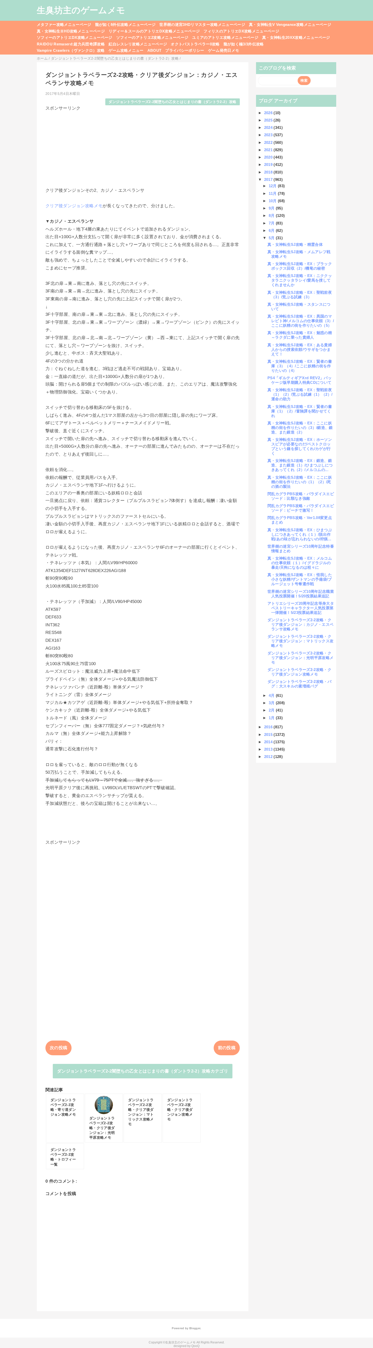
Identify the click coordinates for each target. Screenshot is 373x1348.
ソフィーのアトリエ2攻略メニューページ (152, 37)
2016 (269, 727)
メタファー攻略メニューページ (64, 24)
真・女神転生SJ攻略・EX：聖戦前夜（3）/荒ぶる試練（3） (299, 294)
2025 (269, 120)
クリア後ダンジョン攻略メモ (74, 205)
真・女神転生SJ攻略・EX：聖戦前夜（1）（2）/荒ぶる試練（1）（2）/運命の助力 (299, 394)
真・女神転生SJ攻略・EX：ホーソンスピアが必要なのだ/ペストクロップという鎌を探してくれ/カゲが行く (299, 446)
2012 (269, 756)
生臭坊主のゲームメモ (81, 10)
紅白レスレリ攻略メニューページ (138, 44)
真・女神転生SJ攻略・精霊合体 (295, 244)
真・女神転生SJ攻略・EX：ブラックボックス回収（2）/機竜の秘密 (299, 266)
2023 (269, 135)
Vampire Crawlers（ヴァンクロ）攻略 (71, 50)
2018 (269, 172)
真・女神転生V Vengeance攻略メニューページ (290, 24)
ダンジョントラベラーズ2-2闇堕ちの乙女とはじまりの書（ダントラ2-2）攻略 (172, 102)
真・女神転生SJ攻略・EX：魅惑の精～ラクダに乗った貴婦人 (299, 335)
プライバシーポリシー (184, 50)
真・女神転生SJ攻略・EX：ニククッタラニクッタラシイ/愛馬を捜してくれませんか (299, 280)
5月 (272, 238)
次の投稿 (58, 1047)
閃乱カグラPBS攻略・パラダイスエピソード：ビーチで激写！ (300, 508)
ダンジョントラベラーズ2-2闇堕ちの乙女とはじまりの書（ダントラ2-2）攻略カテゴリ (142, 1071)
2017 (269, 179)
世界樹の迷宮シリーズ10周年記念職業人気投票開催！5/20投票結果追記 (300, 593)
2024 (269, 127)
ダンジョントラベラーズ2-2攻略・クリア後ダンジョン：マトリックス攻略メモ (300, 641)
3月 (272, 703)
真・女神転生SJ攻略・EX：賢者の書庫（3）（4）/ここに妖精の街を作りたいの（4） (299, 366)
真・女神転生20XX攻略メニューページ (296, 37)
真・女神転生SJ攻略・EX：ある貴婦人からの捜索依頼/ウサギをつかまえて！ (299, 349)
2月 (272, 710)
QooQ (195, 1346)
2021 (269, 150)
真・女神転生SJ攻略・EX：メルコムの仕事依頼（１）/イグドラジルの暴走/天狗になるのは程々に (299, 562)
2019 (269, 164)
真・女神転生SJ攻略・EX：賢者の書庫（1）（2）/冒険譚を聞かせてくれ (299, 411)
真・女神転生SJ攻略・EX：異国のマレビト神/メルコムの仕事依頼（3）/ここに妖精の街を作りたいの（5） (300, 320)
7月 (272, 223)
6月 (272, 230)
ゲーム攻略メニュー (126, 50)
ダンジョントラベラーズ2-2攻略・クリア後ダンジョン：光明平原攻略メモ (300, 657)
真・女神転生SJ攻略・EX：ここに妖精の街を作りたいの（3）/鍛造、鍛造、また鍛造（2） (300, 427)
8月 (272, 215)
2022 (269, 142)
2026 (269, 113)
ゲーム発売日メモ (223, 50)
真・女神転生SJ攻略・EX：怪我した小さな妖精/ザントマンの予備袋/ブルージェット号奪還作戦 (299, 579)
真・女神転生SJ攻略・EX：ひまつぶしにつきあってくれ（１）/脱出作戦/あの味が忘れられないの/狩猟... (299, 534)
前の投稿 (226, 1047)
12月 (273, 186)
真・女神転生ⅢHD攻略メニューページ (71, 31)
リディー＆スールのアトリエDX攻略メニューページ (154, 31)
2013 (269, 749)
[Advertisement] (142, 146)
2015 (269, 734)
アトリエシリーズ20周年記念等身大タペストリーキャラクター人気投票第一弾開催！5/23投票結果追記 (300, 608)
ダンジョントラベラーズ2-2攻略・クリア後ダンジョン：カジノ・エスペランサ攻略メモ (300, 624)
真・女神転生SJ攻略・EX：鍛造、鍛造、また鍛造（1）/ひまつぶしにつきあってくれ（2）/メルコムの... (300, 465)
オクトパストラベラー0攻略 (195, 44)
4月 (272, 695)
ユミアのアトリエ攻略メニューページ (225, 37)
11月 (273, 193)
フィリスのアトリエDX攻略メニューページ (241, 31)
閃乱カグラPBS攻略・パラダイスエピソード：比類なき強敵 (300, 496)
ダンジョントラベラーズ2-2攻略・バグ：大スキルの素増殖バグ (299, 683)
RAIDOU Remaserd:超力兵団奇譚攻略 (71, 44)
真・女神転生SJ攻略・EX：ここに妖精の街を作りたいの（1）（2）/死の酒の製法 (299, 482)
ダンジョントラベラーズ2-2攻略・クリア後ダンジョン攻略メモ (299, 671)
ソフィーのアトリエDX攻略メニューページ (74, 37)
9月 (272, 208)
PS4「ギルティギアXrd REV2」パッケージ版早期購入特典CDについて (299, 380)
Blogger (194, 1328)
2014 (269, 742)
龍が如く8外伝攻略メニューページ (125, 24)
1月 (272, 718)
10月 (273, 201)
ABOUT (154, 50)
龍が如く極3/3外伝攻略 (244, 44)
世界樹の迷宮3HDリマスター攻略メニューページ (202, 24)
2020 (269, 157)
